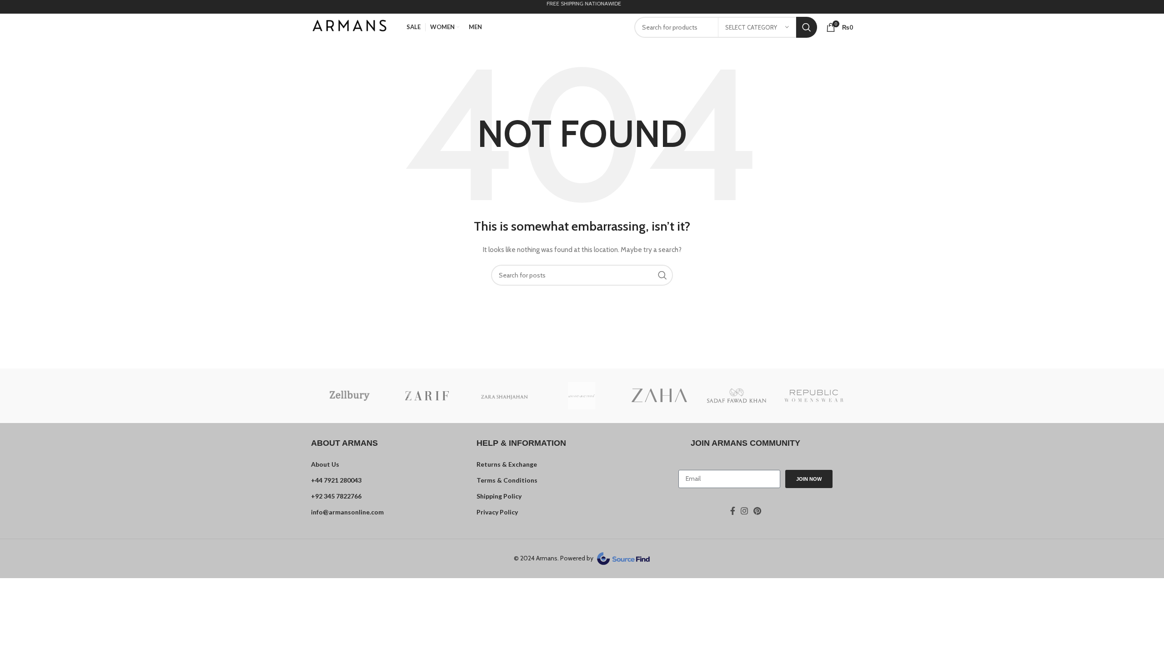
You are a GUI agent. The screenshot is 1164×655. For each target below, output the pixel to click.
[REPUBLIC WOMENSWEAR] (814, 395)
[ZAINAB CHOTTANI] (581, 395)
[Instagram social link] (744, 511)
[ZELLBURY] (349, 395)
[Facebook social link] (733, 511)
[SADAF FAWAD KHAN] (736, 395)
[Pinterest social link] (757, 511)
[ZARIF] (427, 395)
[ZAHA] (659, 395)
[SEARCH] (806, 27)
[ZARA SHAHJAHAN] (504, 396)
